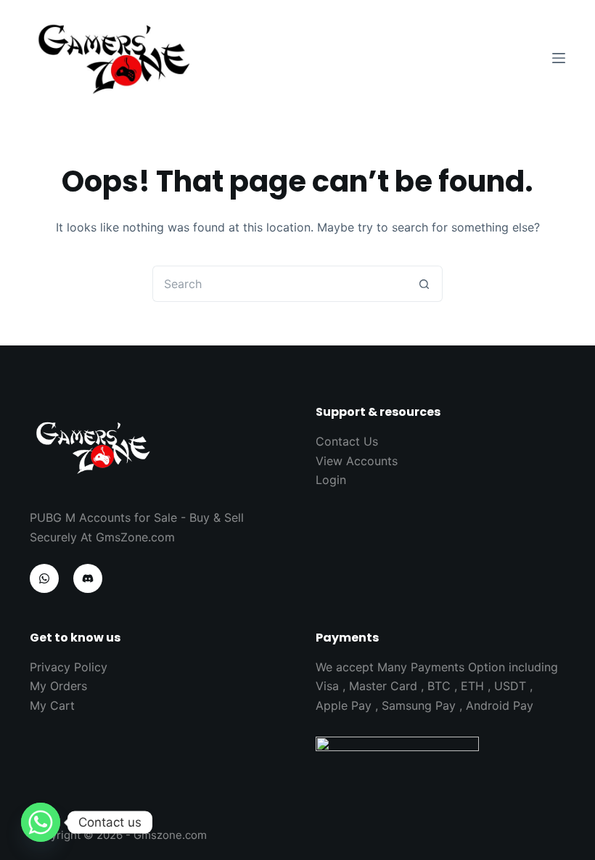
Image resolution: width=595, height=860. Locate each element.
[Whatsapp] (40, 822)
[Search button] (424, 284)
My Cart (52, 705)
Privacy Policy (68, 667)
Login (331, 479)
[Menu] (558, 58)
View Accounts (357, 461)
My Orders (58, 686)
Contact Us (347, 441)
